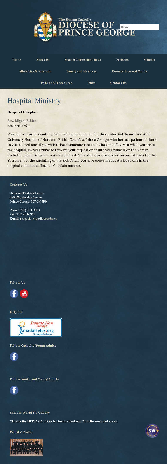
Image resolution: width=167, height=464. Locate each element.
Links (91, 83)
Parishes (122, 60)
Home (16, 60)
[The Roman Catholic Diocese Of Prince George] (83, 27)
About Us (42, 60)
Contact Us (118, 83)
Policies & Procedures (56, 83)
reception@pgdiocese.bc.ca (38, 218)
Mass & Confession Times (83, 60)
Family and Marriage (82, 71)
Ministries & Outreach (35, 71)
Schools (149, 60)
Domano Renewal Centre (130, 71)
